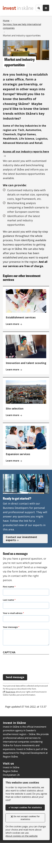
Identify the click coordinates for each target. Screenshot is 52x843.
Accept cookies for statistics (26, 807)
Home (6, 20)
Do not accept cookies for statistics (27, 818)
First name (8, 586)
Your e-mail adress (12, 613)
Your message (10, 627)
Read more (10, 691)
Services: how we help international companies (22, 26)
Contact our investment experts (21, 538)
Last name (8, 600)
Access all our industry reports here (26, 151)
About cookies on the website (21, 836)
